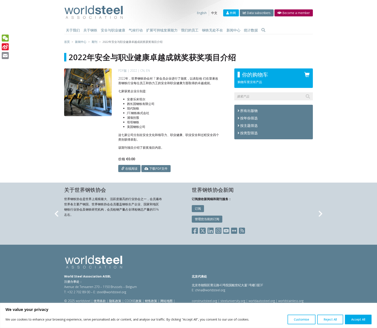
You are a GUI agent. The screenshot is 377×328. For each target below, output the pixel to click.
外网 (232, 13)
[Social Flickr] (234, 230)
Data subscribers (258, 13)
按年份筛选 (249, 118)
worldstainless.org (290, 301)
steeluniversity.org (232, 301)
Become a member (295, 13)
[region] (188, 315)
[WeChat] (5, 38)
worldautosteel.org (262, 301)
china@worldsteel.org (210, 290)
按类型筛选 (249, 133)
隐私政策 (115, 301)
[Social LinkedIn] (210, 230)
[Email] (5, 55)
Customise (301, 319)
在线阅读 (130, 168)
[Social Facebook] (196, 230)
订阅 (198, 208)
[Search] (263, 30)
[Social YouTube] (226, 230)
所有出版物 (248, 110)
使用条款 (100, 301)
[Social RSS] (242, 230)
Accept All (358, 319)
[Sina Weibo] (5, 46)
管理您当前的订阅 (207, 219)
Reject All (330, 319)
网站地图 (166, 301)
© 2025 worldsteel (77, 301)
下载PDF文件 (158, 168)
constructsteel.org (204, 301)
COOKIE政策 (133, 301)
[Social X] (203, 230)
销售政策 (151, 301)
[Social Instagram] (218, 230)
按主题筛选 (249, 125)
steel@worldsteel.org (111, 292)
